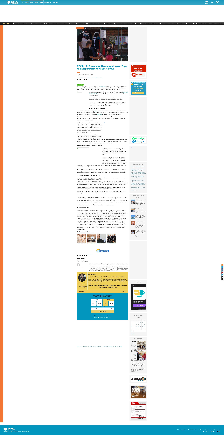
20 (142, 326)
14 (144, 324)
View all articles (80, 268)
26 (140, 328)
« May (132, 333)
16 (133, 326)
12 (140, 324)
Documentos (47, 2)
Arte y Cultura (80, 28)
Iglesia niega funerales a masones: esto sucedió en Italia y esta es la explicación (140, 210)
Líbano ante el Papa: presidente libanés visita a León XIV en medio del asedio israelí (147, 23)
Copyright (212, 429)
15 (131, 326)
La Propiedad (189, 429)
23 (133, 328)
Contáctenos (217, 429)
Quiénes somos (180, 429)
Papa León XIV (25, 2)
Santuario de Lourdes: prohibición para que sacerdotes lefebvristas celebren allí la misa (192, 23)
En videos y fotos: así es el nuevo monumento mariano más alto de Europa (140, 216)
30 (133, 331)
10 (136, 324)
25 (138, 328)
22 (131, 328)
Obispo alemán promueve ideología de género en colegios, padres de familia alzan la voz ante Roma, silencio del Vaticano (140, 224)
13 (142, 324)
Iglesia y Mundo (39, 2)
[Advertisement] (112, 13)
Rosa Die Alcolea (90, 77)
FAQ (185, 429)
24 (136, 328)
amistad (97, 111)
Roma (31, 2)
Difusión (201, 429)
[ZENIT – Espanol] (14, 2)
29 (131, 331)
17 (136, 326)
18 (138, 326)
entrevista (99, 114)
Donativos (55, 2)
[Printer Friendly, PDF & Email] (80, 84)
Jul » (134, 333)
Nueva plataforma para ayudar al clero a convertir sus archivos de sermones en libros (138, 184)
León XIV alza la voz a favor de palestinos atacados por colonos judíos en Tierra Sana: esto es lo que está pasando (140, 233)
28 (144, 328)
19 (140, 326)
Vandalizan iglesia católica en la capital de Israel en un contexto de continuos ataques (138, 189)
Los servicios (196, 429)
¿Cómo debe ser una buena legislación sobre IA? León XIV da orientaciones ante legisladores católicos (138, 173)
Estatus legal (206, 429)
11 (138, 324)
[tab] (134, 403)
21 (144, 326)
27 (142, 328)
